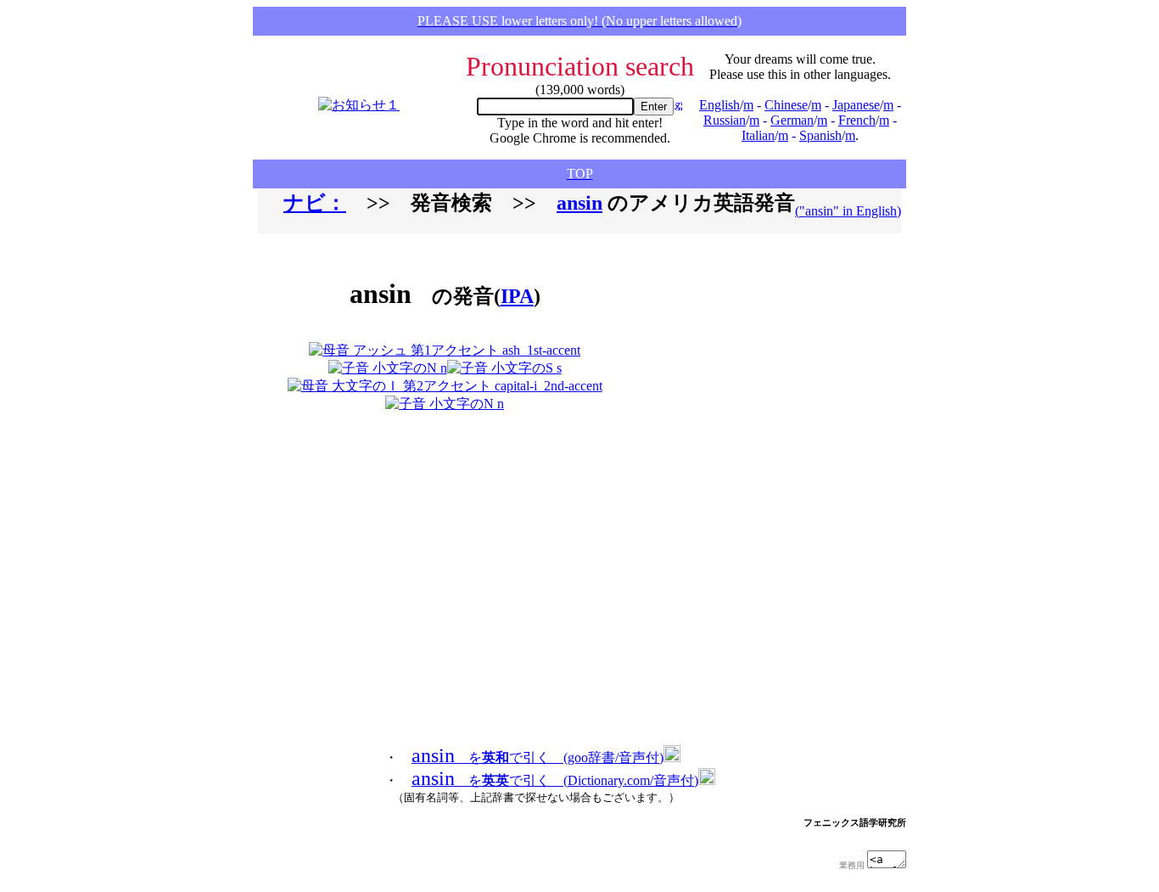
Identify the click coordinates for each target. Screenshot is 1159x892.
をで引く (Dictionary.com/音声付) (555, 780)
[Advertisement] (727, 329)
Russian (724, 120)
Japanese (856, 105)
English (719, 105)
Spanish (820, 135)
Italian (758, 135)
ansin (579, 203)
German (792, 120)
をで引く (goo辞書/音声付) (537, 757)
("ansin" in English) (848, 211)
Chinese (786, 105)
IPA (517, 296)
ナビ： (314, 203)
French (857, 120)
